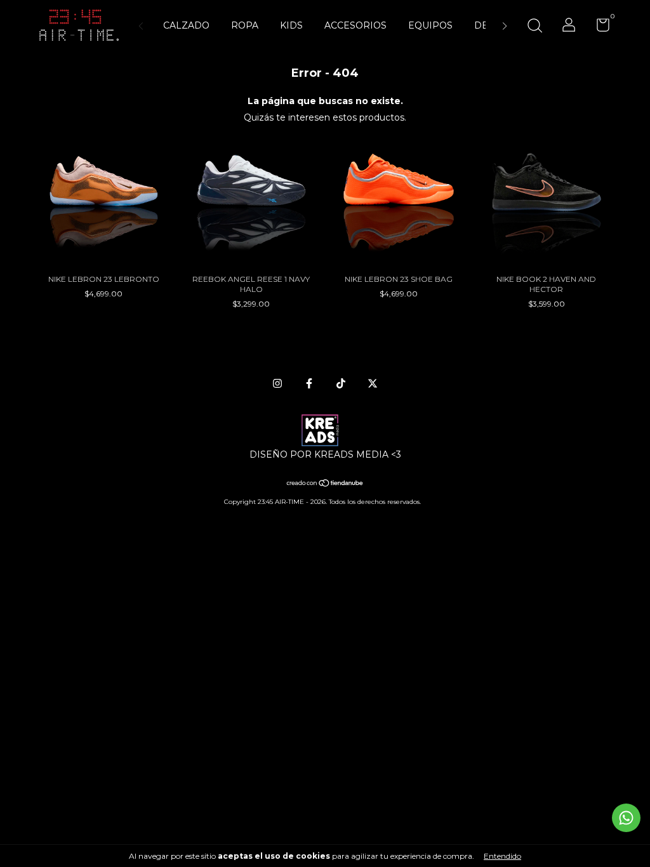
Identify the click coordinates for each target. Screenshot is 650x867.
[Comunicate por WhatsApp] (626, 818)
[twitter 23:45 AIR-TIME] (373, 383)
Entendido (502, 856)
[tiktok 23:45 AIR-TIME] (341, 383)
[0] (598, 28)
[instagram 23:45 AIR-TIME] (277, 383)
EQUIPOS (430, 25)
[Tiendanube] (325, 484)
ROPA (244, 25)
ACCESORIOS (355, 25)
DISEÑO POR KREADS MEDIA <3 (325, 454)
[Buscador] (534, 27)
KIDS (291, 25)
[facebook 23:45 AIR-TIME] (309, 383)
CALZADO (186, 25)
